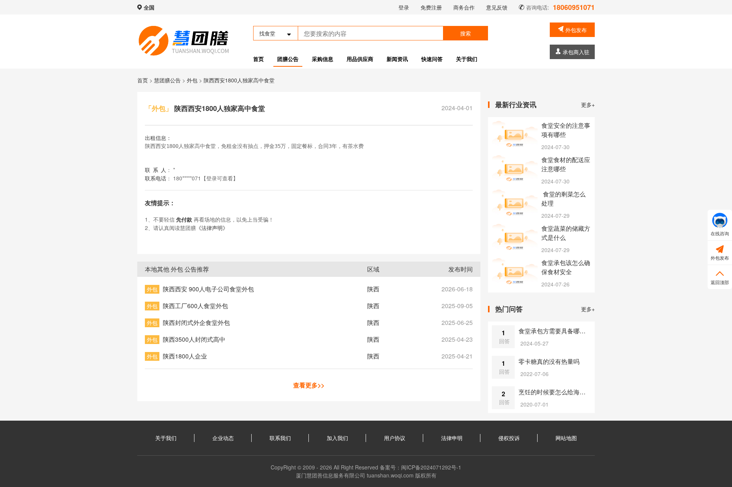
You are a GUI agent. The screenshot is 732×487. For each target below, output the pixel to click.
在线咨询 (720, 233)
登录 (403, 7)
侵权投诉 (509, 438)
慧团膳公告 (167, 80)
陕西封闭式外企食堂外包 (196, 322)
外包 (193, 80)
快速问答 (432, 59)
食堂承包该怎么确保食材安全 (565, 267)
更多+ (588, 104)
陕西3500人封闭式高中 (194, 339)
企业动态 (223, 438)
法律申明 (451, 438)
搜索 (465, 33)
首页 (258, 59)
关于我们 (466, 59)
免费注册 (431, 7)
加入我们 (337, 438)
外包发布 (576, 30)
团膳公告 (288, 59)
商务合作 (464, 7)
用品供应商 (360, 59)
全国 (149, 7)
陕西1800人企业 (185, 356)
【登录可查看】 (219, 178)
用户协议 (394, 438)
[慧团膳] (183, 40)
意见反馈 (496, 7)
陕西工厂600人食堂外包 (195, 305)
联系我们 (280, 438)
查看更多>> (308, 385)
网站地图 (566, 438)
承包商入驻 (576, 52)
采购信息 (322, 59)
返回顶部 (720, 276)
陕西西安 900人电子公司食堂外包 (208, 288)
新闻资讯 (397, 59)
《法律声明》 (212, 227)
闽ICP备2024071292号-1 (431, 467)
